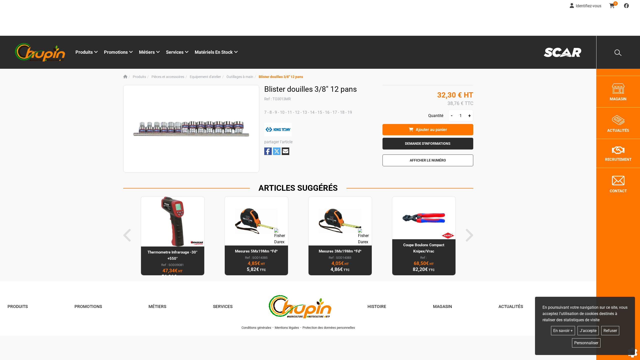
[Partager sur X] (276, 151)
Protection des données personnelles (328, 328)
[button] (281, 77)
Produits (84, 52)
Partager (268, 151)
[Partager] (285, 151)
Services (222, 306)
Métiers (157, 306)
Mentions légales (287, 328)
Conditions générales (256, 328)
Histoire (377, 306)
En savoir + (563, 330)
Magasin (442, 306)
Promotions (116, 52)
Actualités (510, 306)
